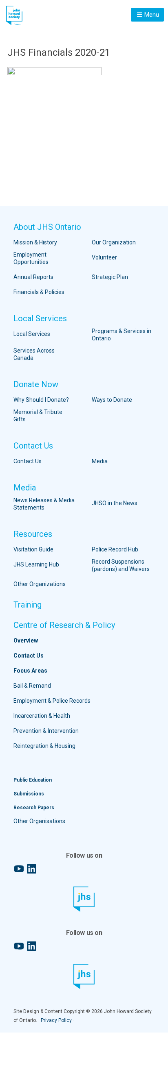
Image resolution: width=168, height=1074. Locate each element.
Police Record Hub (115, 549)
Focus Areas (30, 670)
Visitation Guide (33, 549)
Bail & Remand (32, 685)
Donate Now (35, 384)
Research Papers (33, 807)
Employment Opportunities (31, 258)
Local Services (40, 318)
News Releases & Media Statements (44, 504)
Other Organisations (39, 821)
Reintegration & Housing (44, 746)
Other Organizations (39, 584)
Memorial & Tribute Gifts (37, 416)
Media (100, 461)
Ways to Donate (112, 399)
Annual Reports (33, 277)
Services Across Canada (34, 354)
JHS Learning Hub (36, 564)
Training (27, 605)
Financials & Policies (38, 292)
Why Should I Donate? (41, 399)
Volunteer (104, 257)
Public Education (32, 780)
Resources (32, 534)
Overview (25, 640)
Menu (151, 14)
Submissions (28, 794)
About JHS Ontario (47, 227)
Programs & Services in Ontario (121, 335)
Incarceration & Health (41, 715)
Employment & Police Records (52, 700)
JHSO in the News (114, 503)
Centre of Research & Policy (64, 625)
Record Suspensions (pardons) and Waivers (121, 565)
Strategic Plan (110, 277)
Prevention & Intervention (46, 731)
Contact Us (33, 446)
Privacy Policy (56, 1020)
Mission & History (35, 242)
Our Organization (114, 242)
